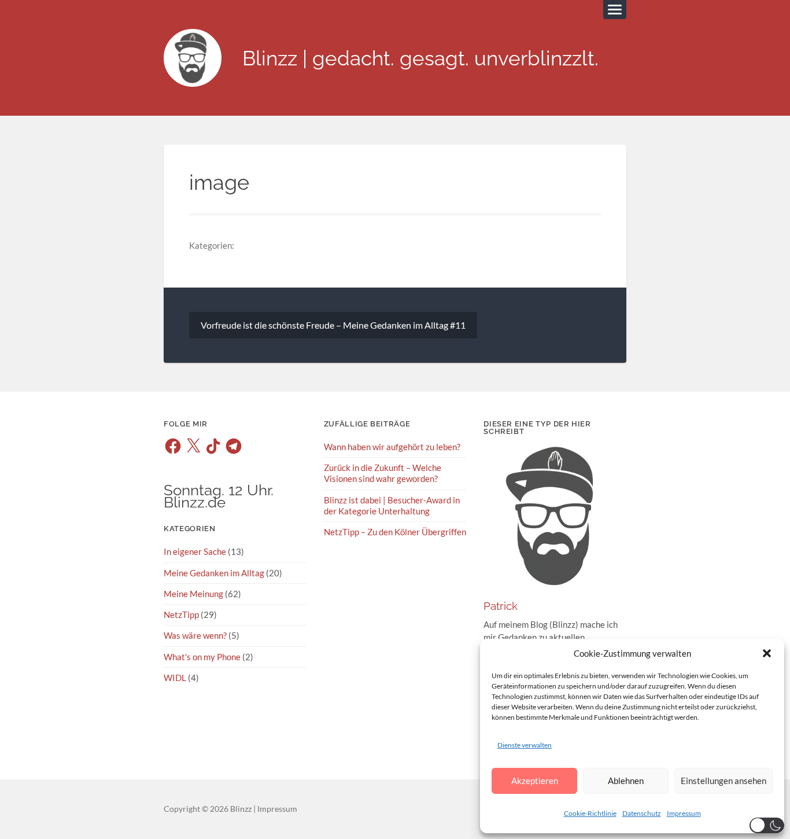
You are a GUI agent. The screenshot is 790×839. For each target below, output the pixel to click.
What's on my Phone (202, 657)
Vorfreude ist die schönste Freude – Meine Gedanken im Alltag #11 (333, 324)
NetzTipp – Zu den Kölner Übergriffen (395, 532)
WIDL (175, 677)
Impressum (684, 813)
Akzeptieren (534, 780)
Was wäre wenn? (195, 635)
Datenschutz (641, 813)
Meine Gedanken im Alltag (214, 573)
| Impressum (274, 809)
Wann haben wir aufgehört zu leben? (392, 446)
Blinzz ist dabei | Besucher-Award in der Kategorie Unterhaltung (392, 505)
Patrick (500, 606)
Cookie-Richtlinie (590, 813)
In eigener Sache (195, 551)
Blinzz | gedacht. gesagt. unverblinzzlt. (420, 58)
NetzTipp (181, 614)
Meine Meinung (193, 593)
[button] (767, 653)
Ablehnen (626, 780)
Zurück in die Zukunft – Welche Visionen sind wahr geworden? (382, 473)
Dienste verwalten (524, 745)
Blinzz (241, 809)
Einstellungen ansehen (723, 780)
